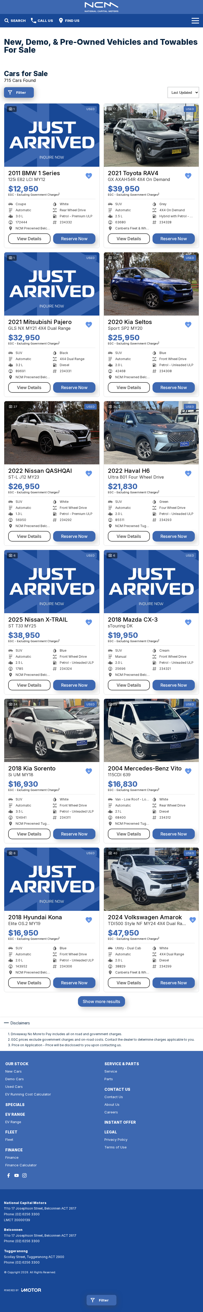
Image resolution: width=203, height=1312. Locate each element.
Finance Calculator (21, 1165)
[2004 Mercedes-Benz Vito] (151, 730)
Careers (111, 1112)
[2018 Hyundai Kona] (51, 879)
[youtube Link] (16, 1175)
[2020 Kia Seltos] (151, 284)
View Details (29, 238)
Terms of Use (115, 1147)
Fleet (9, 1139)
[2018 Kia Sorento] (51, 730)
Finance (12, 1157)
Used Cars (14, 1086)
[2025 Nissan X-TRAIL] (51, 581)
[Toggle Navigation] (195, 20)
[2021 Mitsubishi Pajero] (51, 284)
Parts (108, 1079)
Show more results (101, 1001)
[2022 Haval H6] (151, 432)
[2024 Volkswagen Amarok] (151, 879)
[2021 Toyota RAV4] (151, 135)
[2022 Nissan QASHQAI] (51, 432)
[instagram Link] (24, 1175)
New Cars (13, 1071)
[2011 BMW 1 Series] (51, 135)
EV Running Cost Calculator (28, 1094)
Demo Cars (14, 1079)
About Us (111, 1104)
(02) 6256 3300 (27, 1214)
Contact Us (113, 1097)
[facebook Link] (8, 1175)
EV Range (13, 1122)
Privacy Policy (115, 1139)
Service (110, 1071)
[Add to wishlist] (89, 176)
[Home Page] (101, 7)
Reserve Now (74, 238)
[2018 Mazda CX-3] (151, 581)
